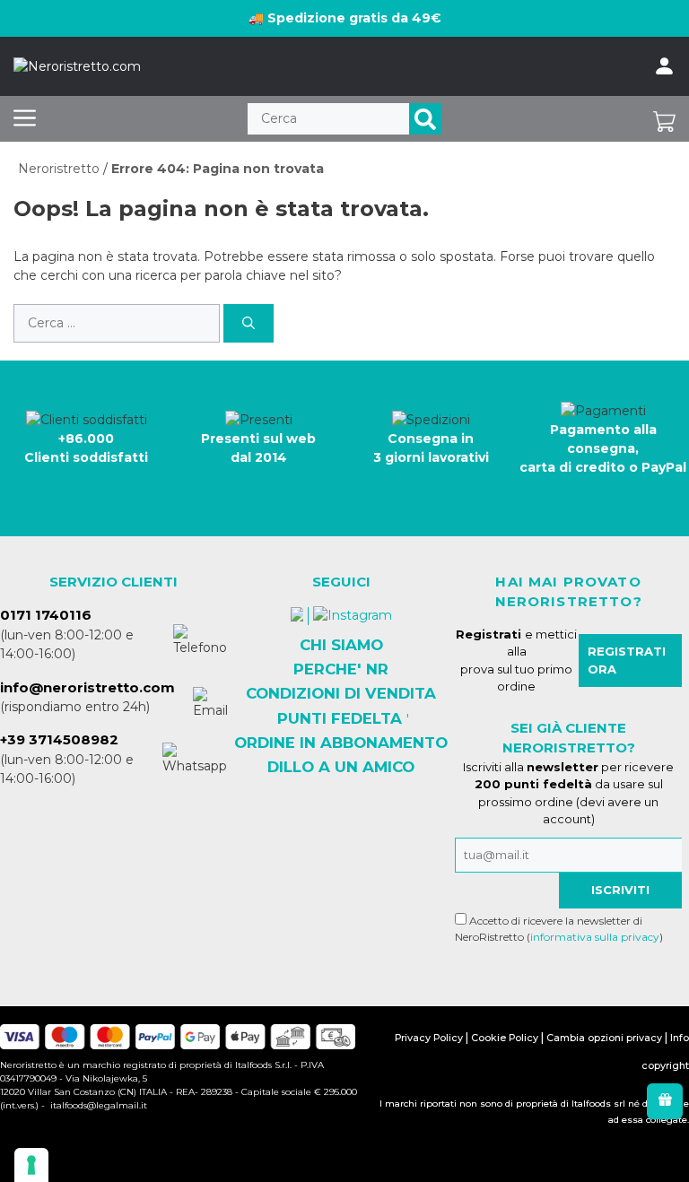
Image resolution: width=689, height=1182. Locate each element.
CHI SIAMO (341, 645)
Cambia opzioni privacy (604, 1038)
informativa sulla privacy (594, 936)
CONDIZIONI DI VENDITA (341, 693)
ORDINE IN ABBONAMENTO (341, 743)
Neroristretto (59, 169)
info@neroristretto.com (87, 687)
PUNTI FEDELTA (339, 718)
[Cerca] (425, 119)
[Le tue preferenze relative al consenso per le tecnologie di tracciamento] (31, 1165)
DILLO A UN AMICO (340, 767)
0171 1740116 (46, 614)
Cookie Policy (504, 1038)
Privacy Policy (429, 1038)
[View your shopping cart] (664, 119)
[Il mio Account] (664, 66)
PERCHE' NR (340, 669)
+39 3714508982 (59, 739)
